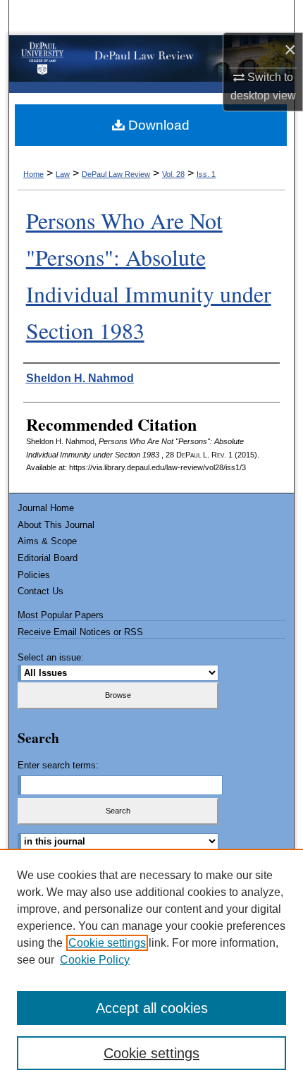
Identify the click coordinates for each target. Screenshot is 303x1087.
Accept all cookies (152, 1008)
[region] (151, 968)
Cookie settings (107, 943)
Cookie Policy (95, 960)
